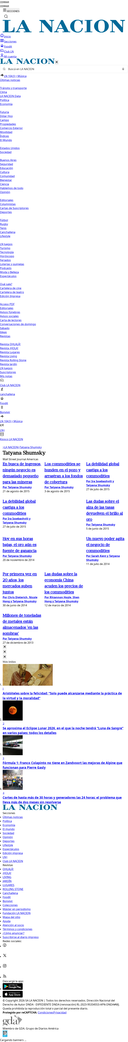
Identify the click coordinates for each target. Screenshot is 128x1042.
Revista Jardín (8, 364)
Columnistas (8, 204)
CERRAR (4, 2)
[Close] (5, 647)
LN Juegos (6, 244)
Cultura (4, 172)
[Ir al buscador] (6, 16)
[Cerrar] (57, 62)
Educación (6, 168)
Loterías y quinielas (12, 264)
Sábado (5, 328)
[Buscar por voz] (123, 69)
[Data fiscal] (5, 1036)
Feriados (5, 260)
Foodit (8, 46)
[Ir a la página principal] (64, 31)
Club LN (9, 51)
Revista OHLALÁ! (10, 344)
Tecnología (7, 252)
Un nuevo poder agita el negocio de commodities (105, 545)
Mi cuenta (10, 56)
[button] (64, 250)
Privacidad (59, 1012)
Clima (3, 92)
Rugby (4, 224)
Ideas (3, 332)
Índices (4, 136)
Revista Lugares (10, 352)
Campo (4, 120)
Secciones (10, 41)
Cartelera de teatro (12, 292)
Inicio (7, 36)
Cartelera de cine (10, 288)
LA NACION (10, 447)
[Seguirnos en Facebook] (5, 946)
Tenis (3, 228)
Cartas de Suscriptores (14, 208)
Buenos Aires (8, 160)
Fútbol (4, 220)
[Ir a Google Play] (13, 989)
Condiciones (45, 1012)
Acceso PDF (7, 304)
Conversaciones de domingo (18, 324)
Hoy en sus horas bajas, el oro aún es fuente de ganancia (19, 545)
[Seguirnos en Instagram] (5, 967)
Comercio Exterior (11, 128)
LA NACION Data (10, 96)
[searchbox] (62, 69)
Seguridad (6, 164)
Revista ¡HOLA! (9, 348)
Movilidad (6, 132)
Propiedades (8, 124)
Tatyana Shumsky (30, 447)
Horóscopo (7, 256)
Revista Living (8, 356)
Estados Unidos (10, 148)
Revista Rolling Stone (13, 360)
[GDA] (12, 1024)
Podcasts (6, 268)
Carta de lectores (11, 320)
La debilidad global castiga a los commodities (102, 470)
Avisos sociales (9, 316)
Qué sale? (6, 284)
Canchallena (7, 232)
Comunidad (7, 176)
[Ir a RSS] (5, 977)
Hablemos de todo (11, 188)
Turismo (5, 248)
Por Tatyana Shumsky (17, 487)
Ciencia (4, 184)
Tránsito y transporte (13, 88)
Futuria (4, 112)
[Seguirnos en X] (5, 956)
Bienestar (6, 180)
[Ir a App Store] (13, 996)
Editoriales (6, 200)
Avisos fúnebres (10, 312)
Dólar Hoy (6, 116)
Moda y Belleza (9, 272)
